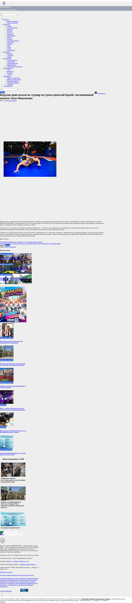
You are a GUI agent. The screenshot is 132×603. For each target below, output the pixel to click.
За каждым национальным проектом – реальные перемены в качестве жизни (13, 453)
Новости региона (12, 23)
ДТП (8, 70)
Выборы (9, 53)
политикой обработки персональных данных (95, 599)
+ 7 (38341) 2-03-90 (17, 561)
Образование (11, 36)
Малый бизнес (11, 65)
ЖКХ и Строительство (14, 79)
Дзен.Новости (8, 86)
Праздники (10, 42)
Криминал (10, 71)
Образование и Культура (14, 66)
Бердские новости (5, 7)
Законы (9, 57)
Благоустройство (12, 27)
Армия (9, 26)
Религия (9, 44)
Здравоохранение (12, 63)
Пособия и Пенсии (13, 40)
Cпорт (6, 247)
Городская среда (12, 60)
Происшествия (8, 68)
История (9, 31)
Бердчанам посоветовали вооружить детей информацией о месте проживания (11, 342)
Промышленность (12, 81)
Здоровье (10, 29)
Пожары (9, 73)
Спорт (9, 49)
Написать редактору (6, 572)
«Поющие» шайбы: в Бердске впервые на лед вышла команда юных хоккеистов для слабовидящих (30, 243)
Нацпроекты (7, 58)
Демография (11, 61)
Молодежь (10, 34)
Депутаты (10, 55)
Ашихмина (12, 247)
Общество (7, 24)
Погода (9, 37)
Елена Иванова (12, 100)
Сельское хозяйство (13, 83)
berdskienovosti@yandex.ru (28, 564)
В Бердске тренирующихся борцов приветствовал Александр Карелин (11, 258)
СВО (8, 45)
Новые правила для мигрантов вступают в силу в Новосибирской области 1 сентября (13, 431)
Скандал (9, 74)
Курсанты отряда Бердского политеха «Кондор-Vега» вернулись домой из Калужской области (12, 364)
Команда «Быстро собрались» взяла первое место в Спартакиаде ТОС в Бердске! (14, 268)
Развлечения (11, 50)
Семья (9, 47)
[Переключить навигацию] (0, 13)
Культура (10, 32)
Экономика (7, 76)
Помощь (9, 39)
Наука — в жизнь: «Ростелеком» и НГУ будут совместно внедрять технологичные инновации (12, 409)
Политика (7, 52)
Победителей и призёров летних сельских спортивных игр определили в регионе (13, 278)
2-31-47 (26, 561)
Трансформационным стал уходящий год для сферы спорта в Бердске (21, 242)
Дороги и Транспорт (13, 78)
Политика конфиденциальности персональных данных (17, 575)
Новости (6, 19)
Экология (10, 84)
